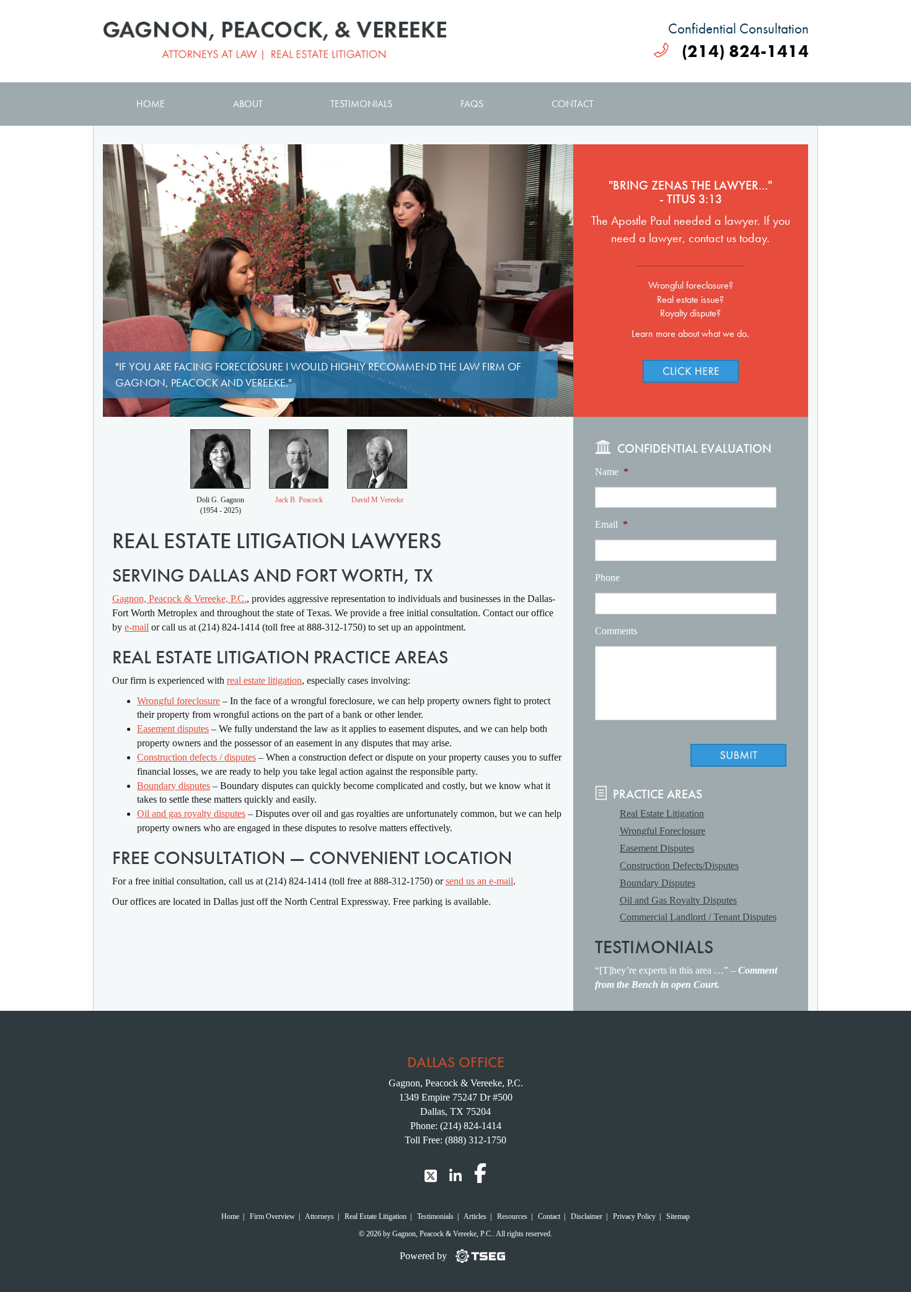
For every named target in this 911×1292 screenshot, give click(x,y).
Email (611, 524)
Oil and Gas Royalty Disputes (678, 900)
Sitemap (678, 1216)
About (248, 103)
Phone (607, 577)
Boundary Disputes (657, 883)
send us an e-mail (479, 881)
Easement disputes (173, 728)
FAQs (471, 103)
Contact (573, 103)
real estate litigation (264, 680)
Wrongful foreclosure (178, 701)
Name (611, 471)
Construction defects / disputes (196, 757)
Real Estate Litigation (662, 813)
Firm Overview (272, 1216)
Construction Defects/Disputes (679, 865)
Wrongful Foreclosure (662, 831)
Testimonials (361, 103)
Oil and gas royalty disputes (191, 813)
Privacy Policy (634, 1216)
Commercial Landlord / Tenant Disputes (698, 917)
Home (150, 103)
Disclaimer (586, 1216)
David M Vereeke (377, 499)
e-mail (137, 627)
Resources (512, 1216)
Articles (475, 1216)
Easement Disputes (657, 848)
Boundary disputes (173, 785)
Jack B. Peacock (299, 499)
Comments (616, 631)
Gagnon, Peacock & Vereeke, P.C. (179, 598)
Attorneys (319, 1216)
